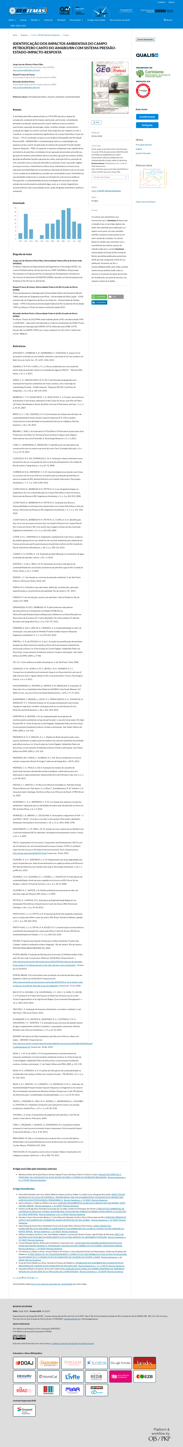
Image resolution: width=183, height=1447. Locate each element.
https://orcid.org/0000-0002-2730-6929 (26, 70)
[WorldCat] (48, 1382)
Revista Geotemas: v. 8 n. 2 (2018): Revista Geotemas (62, 1214)
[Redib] (96, 1382)
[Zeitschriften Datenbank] (120, 1382)
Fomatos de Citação (102, 177)
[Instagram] (147, 128)
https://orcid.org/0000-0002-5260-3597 (26, 87)
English (139, 149)
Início (15, 35)
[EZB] (144, 1382)
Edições (34, 20)
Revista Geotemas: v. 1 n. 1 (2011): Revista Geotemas (101, 1266)
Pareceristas (75, 20)
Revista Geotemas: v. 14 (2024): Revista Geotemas (40, 1248)
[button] (99, 297)
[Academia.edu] (147, 119)
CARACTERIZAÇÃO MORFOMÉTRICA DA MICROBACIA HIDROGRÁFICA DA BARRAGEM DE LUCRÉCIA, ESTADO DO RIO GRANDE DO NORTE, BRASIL (71, 1229)
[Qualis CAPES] (147, 56)
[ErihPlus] (24, 1382)
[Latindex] (144, 1368)
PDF (98, 122)
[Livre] (72, 1382)
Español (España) (143, 153)
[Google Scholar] (120, 1368)
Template (61, 20)
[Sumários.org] (96, 1368)
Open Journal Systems (145, 201)
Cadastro (161, 2)
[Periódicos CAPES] (96, 1396)
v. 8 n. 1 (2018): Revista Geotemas (45, 35)
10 (32, 1277)
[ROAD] (24, 1396)
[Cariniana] (153, 77)
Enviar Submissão (145, 39)
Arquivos (24, 35)
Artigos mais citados (96, 20)
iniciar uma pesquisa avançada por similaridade (51, 1284)
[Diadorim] (48, 1368)
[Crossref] (24, 1416)
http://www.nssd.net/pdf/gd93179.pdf (29, 853)
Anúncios (48, 20)
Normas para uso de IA (120, 20)
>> (37, 1277)
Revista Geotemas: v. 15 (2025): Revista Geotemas (86, 1200)
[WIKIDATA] (48, 1396)
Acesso (23, 20)
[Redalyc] (153, 97)
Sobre (11, 20)
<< (14, 1277)
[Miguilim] (72, 1368)
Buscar (169, 20)
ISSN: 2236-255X (18, 25)
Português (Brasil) (144, 144)
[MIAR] (72, 1396)
